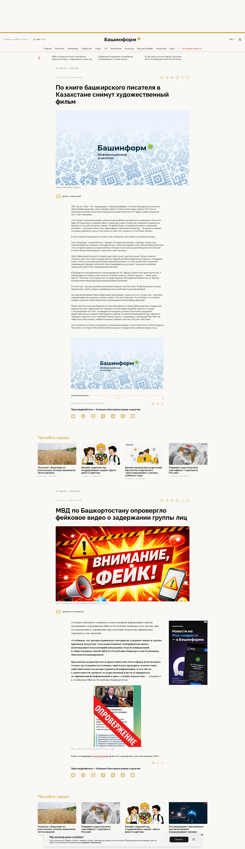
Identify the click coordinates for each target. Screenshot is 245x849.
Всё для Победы (145, 48)
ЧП (105, 48)
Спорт (98, 48)
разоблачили (100, 756)
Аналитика (161, 48)
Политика (59, 48)
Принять (179, 839)
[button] (162, 398)
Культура (129, 48)
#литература (77, 403)
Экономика (72, 48)
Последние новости (192, 48)
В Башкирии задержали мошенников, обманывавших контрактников (115, 57)
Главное (47, 48)
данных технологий (91, 843)
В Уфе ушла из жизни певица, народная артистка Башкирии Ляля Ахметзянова (163, 57)
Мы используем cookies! (67, 837)
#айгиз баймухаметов (94, 403)
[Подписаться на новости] (133, 416)
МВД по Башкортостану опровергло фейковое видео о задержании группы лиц (72, 57)
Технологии (116, 48)
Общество (86, 48)
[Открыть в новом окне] (73, 416)
